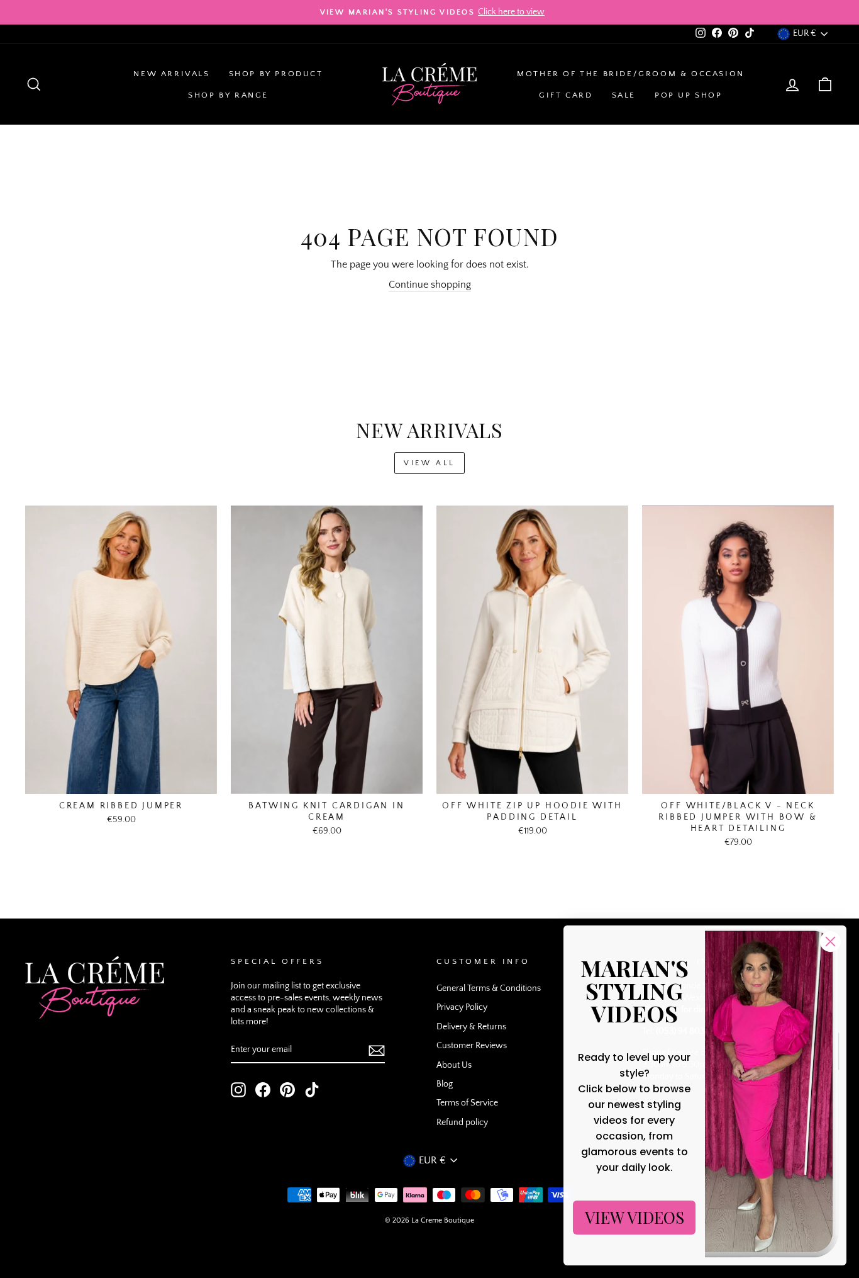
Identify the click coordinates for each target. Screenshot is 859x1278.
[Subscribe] (377, 1050)
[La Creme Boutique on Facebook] (262, 1089)
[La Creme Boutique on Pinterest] (287, 1089)
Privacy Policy (461, 1007)
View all (429, 463)
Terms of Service (467, 1103)
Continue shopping (430, 284)
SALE (624, 95)
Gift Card (565, 95)
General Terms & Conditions (488, 988)
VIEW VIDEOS (634, 1217)
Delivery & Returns (471, 1027)
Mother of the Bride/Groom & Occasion (631, 73)
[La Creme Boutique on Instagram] (238, 1089)
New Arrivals (171, 73)
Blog (444, 1084)
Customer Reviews (471, 1046)
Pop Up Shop (689, 95)
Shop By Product (276, 73)
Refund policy (462, 1122)
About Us (454, 1065)
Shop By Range (228, 95)
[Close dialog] (830, 941)
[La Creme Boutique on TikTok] (311, 1089)
